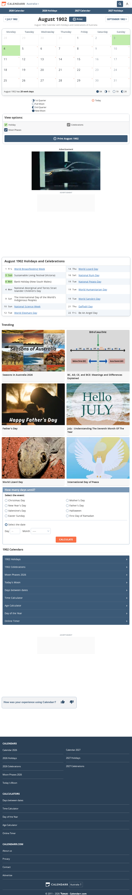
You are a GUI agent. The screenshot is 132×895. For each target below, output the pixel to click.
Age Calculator (13, 605)
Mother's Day (77, 500)
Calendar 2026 (10, 750)
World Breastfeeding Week (29, 269)
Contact (7, 867)
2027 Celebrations (75, 766)
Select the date (16, 524)
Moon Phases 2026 (15, 574)
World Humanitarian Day (93, 289)
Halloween (75, 510)
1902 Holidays (13, 559)
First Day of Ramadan (81, 515)
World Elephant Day (25, 312)
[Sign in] (127, 4)
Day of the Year (13, 613)
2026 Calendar (16, 10)
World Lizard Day (88, 269)
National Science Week (27, 306)
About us (7, 850)
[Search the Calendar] (120, 4)
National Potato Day (90, 281)
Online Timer (12, 621)
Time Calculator (14, 597)
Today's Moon (12, 582)
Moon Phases (14, 129)
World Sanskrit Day (89, 298)
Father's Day (76, 505)
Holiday (12, 124)
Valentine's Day (17, 510)
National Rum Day (89, 275)
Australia (32, 3)
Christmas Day (16, 500)
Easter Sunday (16, 515)
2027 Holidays (115, 10)
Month (27, 531)
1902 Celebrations (15, 567)
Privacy (6, 858)
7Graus (64, 894)
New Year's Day (17, 505)
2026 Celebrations (12, 766)
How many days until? (20, 490)
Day (7, 531)
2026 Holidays (49, 10)
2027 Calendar (82, 10)
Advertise (7, 875)
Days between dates (16, 590)
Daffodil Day (86, 306)
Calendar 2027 (73, 749)
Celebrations (77, 124)
